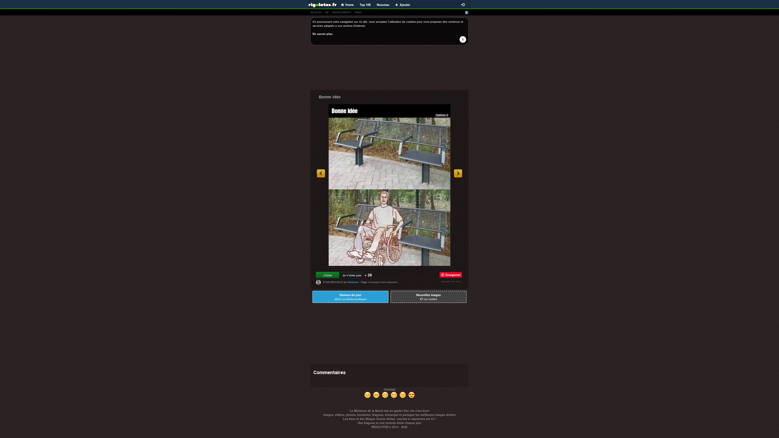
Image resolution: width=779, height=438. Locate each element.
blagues (316, 12)
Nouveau (383, 4)
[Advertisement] (389, 68)
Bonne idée (330, 97)
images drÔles (341, 12)
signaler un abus (451, 281)
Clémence (353, 282)
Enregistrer (453, 275)
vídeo (358, 12)
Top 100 (365, 4)
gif (327, 12)
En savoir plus (322, 33)
